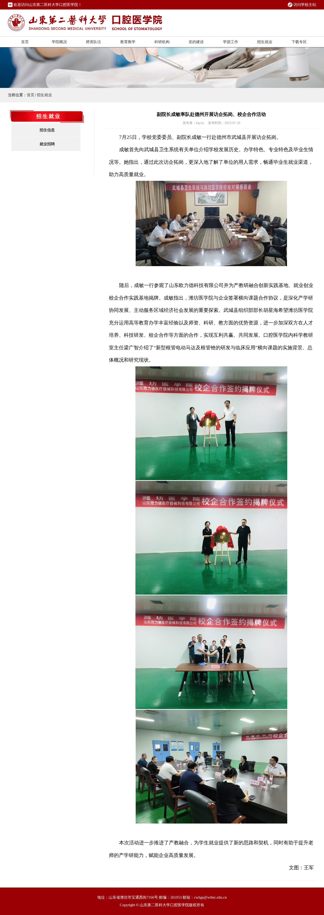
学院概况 (59, 42)
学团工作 (230, 42)
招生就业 (264, 42)
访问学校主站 (304, 5)
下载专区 (299, 42)
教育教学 (127, 42)
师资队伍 (93, 42)
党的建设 (196, 42)
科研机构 (162, 42)
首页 (25, 42)
